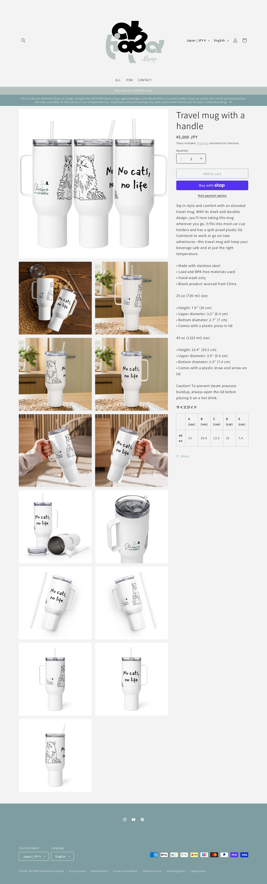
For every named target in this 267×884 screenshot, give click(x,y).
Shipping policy (176, 871)
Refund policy (99, 871)
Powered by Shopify (52, 871)
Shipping (202, 143)
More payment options (212, 195)
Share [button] (184, 456)
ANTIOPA (33, 871)
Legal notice (198, 871)
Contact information (125, 871)
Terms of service (152, 871)
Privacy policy (77, 871)
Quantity (182, 150)
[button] (23, 40)
